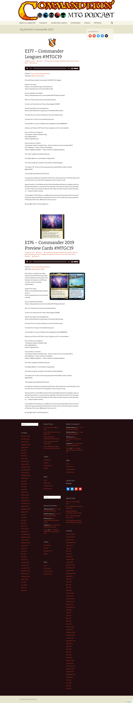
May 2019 (23, 453)
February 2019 (25, 461)
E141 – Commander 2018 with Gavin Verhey (73, 438)
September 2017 (25, 509)
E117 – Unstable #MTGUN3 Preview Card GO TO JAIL (74, 450)
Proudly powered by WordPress (28, 699)
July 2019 (23, 450)
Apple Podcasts (36, 76)
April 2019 (24, 456)
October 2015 (25, 573)
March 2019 (24, 458)
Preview (56, 254)
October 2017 (25, 506)
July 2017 (23, 514)
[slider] (76, 68)
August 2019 (24, 447)
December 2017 (25, 500)
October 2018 (25, 472)
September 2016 (25, 543)
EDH (64, 61)
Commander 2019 (57, 61)
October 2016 (25, 540)
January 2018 (24, 498)
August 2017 (24, 512)
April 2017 (24, 523)
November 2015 (25, 571)
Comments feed (70, 469)
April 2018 (24, 489)
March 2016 (24, 559)
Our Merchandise (75, 23)
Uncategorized (48, 465)
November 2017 (25, 503)
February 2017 (25, 529)
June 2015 (24, 585)
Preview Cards (63, 254)
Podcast (40, 61)
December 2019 (25, 439)
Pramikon (38, 254)
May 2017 (23, 520)
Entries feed (69, 466)
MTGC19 (72, 61)
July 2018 (23, 481)
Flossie (68, 448)
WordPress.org (70, 472)
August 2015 (24, 579)
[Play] (27, 68)
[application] (52, 68)
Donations (87, 23)
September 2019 (25, 444)
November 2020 (25, 436)
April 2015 (24, 590)
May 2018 (23, 486)
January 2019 (24, 464)
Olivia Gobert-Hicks (30, 254)
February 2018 (25, 495)
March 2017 (24, 526)
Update (46, 468)
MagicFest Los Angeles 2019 (27, 23)
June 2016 (24, 551)
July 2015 (23, 582)
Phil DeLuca (34, 63)
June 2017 (24, 517)
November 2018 (25, 470)
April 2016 (24, 557)
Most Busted (47, 460)
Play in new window (36, 73)
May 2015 (23, 587)
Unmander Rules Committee (59, 23)
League (68, 61)
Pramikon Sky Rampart (48, 254)
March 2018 (24, 492)
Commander (49, 61)
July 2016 (23, 548)
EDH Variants (98, 23)
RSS (43, 76)
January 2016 (24, 565)
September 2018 (25, 475)
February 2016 (25, 562)
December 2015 (25, 568)
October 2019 (25, 442)
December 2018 (25, 467)
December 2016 (25, 534)
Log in (67, 464)
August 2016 (24, 545)
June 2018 (24, 484)
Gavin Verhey (68, 252)
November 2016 (25, 537)
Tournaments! (43, 23)
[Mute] (72, 68)
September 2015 (25, 576)
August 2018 (24, 478)
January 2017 (24, 531)
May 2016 (23, 554)
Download (46, 73)
